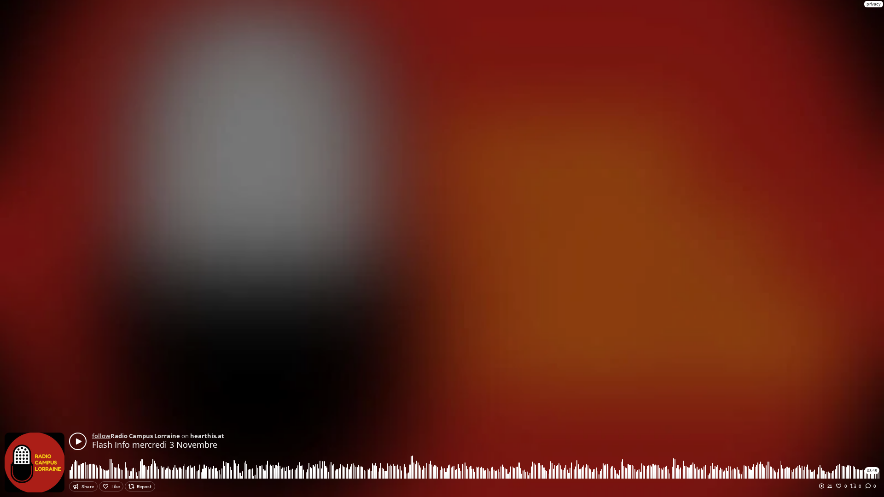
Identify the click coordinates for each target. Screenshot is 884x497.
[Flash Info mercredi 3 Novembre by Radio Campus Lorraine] (78, 441)
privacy (874, 4)
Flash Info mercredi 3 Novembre (154, 444)
